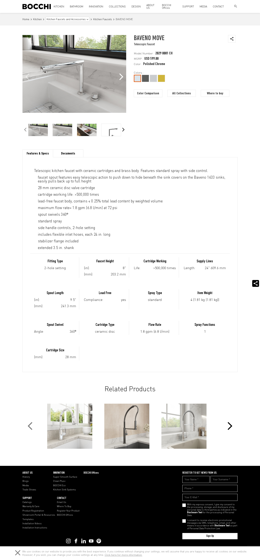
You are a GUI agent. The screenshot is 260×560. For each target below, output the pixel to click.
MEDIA (203, 6)
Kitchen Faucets (102, 19)
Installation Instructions (34, 527)
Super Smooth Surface (65, 477)
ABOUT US (150, 6)
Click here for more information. (123, 554)
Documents (68, 153)
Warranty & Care (30, 506)
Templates (27, 519)
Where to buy (215, 93)
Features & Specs (38, 153)
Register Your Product (68, 510)
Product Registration (33, 510)
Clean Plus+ (59, 481)
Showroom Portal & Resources (38, 515)
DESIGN (136, 6)
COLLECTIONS (117, 6)
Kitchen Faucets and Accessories (66, 19)
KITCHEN (59, 6)
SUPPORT (188, 6)
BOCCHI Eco (59, 485)
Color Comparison (148, 93)
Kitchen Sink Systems (64, 489)
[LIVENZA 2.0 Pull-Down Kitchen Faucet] (187, 426)
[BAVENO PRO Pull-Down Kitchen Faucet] (130, 426)
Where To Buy (64, 506)
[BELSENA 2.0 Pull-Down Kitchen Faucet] (73, 426)
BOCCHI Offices (166, 6)
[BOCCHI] (36, 6)
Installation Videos (31, 523)
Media (25, 485)
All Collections (181, 93)
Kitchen (37, 19)
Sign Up (210, 536)
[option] (38, 130)
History (26, 477)
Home (25, 19)
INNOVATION (96, 6)
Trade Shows (29, 489)
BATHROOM (76, 6)
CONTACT (218, 6)
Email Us (61, 502)
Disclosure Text (194, 512)
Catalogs (27, 502)
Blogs (25, 481)
